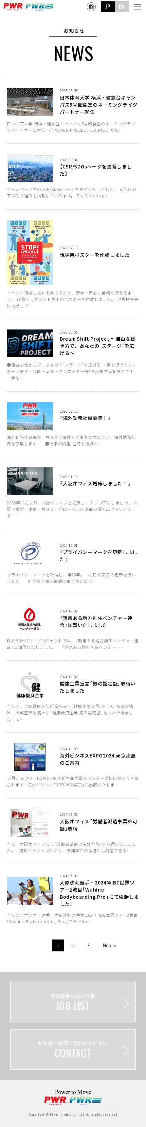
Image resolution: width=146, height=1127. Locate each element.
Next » (109, 945)
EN (122, 7)
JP (108, 7)
